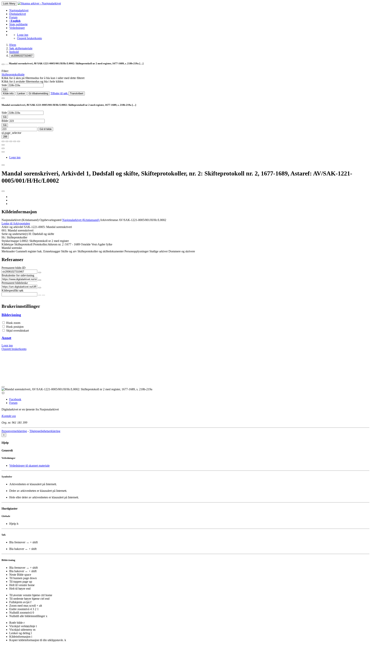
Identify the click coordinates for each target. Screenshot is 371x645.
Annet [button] (6, 338)
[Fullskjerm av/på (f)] (3, 144)
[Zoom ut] (7, 141)
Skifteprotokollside (13, 74)
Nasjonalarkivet (18, 10)
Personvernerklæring (14, 431)
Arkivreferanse (109, 220)
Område (86, 244)
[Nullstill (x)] (18, 141)
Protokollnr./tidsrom (45, 244)
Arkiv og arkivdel (12, 227)
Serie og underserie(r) (15, 234)
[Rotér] (10, 141)
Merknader (8, 251)
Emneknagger (51, 251)
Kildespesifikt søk (12, 290)
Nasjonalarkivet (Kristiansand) (20, 220)
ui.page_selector (11, 132)
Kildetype (8, 244)
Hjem (12, 44)
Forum (13, 17)
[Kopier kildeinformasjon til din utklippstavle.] (3, 148)
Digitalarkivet (17, 13)
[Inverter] (14, 141)
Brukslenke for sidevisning (18, 275)
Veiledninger (17, 27)
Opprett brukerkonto (29, 38)
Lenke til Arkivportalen (16, 223)
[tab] (185, 315)
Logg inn (22, 34)
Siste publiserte (18, 24)
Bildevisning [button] (11, 315)
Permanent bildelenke (15, 283)
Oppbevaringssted (50, 220)
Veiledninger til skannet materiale (29, 465)
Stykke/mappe (10, 241)
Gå (4, 89)
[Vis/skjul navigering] (3, 98)
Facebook (15, 399)
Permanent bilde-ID (14, 267)
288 (5, 136)
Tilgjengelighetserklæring (44, 431)
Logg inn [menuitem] (14, 157)
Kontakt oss (9, 416)
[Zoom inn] (3, 141)
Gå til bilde (46, 129)
